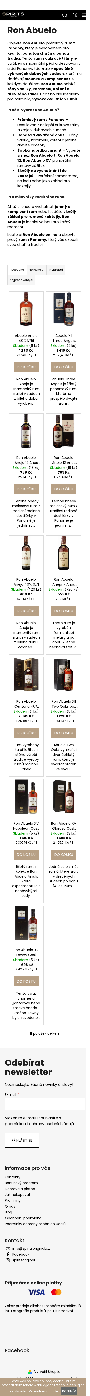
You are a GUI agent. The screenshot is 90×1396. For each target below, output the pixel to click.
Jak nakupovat (17, 1194)
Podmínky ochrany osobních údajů (35, 1223)
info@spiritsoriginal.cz (31, 1248)
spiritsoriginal (23, 1260)
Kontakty (12, 1177)
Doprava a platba (20, 1188)
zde (55, 1391)
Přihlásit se (22, 1140)
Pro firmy (13, 1200)
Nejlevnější (36, 270)
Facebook (21, 1254)
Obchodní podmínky (23, 1218)
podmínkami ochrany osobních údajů (39, 1123)
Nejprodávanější (21, 280)
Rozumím (69, 1391)
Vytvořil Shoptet (48, 1371)
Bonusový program (21, 1182)
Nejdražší (56, 270)
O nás (10, 1206)
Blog (8, 1212)
